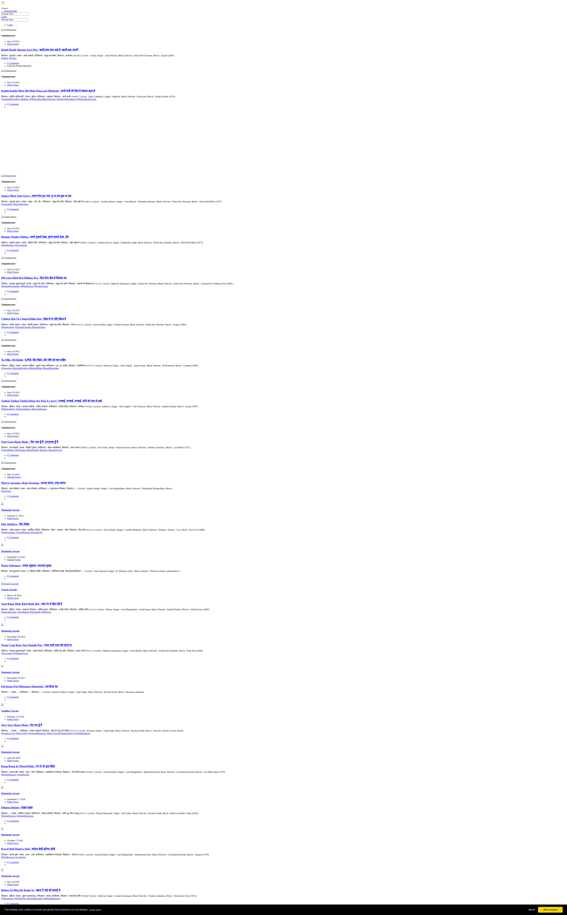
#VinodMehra (7, 450)
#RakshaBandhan (35, 898)
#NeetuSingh (21, 245)
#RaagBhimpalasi (51, 368)
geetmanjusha (10, 11)
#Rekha (4, 58)
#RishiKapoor (7, 245)
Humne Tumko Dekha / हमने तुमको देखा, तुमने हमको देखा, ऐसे (35, 236)
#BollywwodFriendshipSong (60, 733)
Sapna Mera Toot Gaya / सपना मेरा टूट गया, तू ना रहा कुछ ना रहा (36, 195)
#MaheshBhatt (35, 368)
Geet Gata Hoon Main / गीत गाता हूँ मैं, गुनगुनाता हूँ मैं (29, 441)
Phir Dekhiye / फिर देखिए (15, 524)
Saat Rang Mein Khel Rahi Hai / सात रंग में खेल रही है (31, 603)
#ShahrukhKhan (23, 409)
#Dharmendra (7, 898)
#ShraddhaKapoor (25, 816)
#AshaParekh (23, 774)
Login (4, 16)
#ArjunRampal (23, 532)
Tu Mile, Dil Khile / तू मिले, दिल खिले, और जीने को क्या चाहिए (33, 359)
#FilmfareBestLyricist (86, 99)
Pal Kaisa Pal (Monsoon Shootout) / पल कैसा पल (29, 686)
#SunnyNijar (22, 733)
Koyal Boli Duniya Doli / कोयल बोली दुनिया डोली (28, 848)
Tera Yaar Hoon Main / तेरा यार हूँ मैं (21, 725)
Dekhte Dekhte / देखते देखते (17, 807)
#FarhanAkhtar (8, 532)
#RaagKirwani (55, 450)
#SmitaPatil (35, 612)
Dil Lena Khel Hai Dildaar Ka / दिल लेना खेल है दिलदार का (34, 277)
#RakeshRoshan (20, 204)
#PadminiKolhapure (10, 286)
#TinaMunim (23, 612)
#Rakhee (24, 99)
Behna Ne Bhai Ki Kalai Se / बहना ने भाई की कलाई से (30, 890)
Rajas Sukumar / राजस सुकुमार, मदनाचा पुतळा (26, 565)
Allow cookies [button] (550, 910)
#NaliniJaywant (20, 653)
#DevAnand (7, 653)
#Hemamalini (32, 450)
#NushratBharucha (37, 733)
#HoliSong (46, 612)
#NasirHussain (41, 286)
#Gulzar (13, 58)
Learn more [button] (95, 909)
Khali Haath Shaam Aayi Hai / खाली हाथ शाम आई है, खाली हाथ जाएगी (39, 49)
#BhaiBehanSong (52, 898)
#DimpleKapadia (23, 327)
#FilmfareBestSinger (66, 99)
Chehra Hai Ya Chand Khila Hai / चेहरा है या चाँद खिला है (33, 318)
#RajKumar (20, 450)
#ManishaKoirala (20, 368)
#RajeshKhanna (8, 774)
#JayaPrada (20, 857)
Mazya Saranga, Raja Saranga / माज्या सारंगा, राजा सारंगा (33, 482)
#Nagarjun (6, 368)
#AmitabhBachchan (10, 99)
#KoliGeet (6, 491)
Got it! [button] (532, 910)
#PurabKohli (36, 532)
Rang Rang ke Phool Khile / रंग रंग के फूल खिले (28, 766)
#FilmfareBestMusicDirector (42, 99)
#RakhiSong (20, 898)
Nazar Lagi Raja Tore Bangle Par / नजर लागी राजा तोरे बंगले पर (36, 645)
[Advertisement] (89, 143)
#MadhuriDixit (8, 409)
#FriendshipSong (82, 733)
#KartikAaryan (8, 733)
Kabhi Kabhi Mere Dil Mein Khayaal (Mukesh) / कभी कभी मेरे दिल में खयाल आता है (48, 90)
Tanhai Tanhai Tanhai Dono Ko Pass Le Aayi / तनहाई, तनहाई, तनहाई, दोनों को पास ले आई (51, 400)
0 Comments (13, 63)
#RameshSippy (38, 327)
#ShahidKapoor (8, 816)
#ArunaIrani (7, 204)
